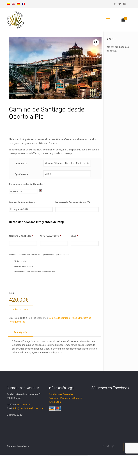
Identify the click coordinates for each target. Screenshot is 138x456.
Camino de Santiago (59, 318)
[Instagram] (124, 4)
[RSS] (129, 4)
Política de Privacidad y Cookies (65, 398)
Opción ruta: (22, 174)
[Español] (8, 4)
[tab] (20, 332)
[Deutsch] (18, 4)
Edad (74, 236)
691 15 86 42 (23, 404)
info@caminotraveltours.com (28, 408)
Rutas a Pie (76, 318)
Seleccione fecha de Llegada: (27, 184)
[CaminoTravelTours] (16, 20)
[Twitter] (120, 4)
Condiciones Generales (61, 394)
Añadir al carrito (21, 309)
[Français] (23, 4)
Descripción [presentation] (20, 332)
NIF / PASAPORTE (50, 236)
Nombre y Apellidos (21, 236)
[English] (13, 4)
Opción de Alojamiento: (23, 202)
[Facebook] (115, 4)
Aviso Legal (55, 402)
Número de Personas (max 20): (73, 202)
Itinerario (21, 163)
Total (12, 293)
